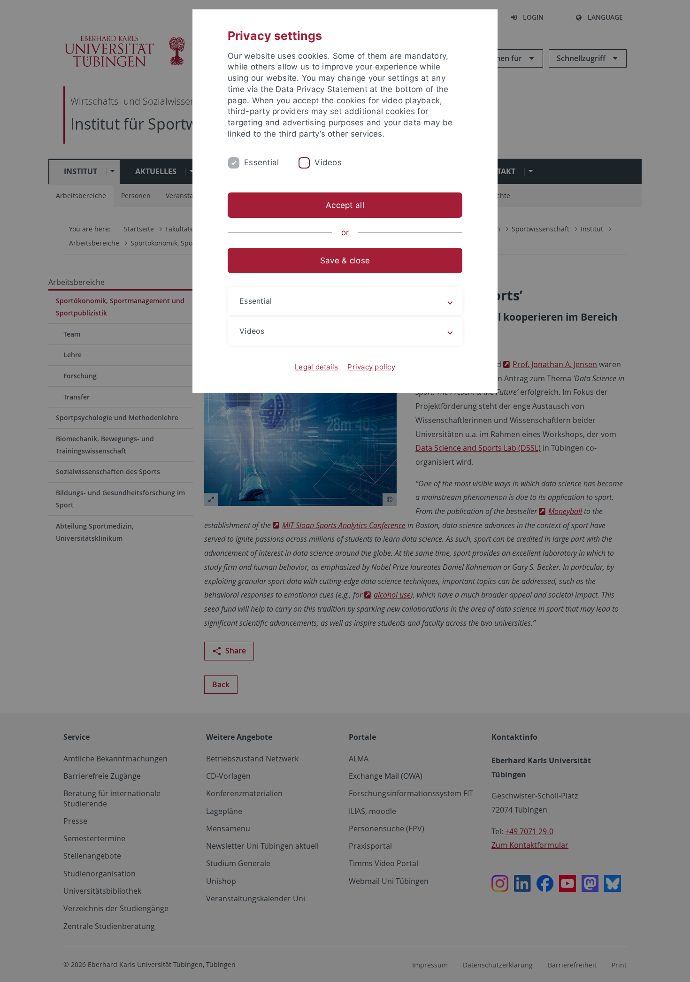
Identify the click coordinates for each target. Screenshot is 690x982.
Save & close (345, 260)
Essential (261, 162)
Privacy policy (371, 366)
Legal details (316, 366)
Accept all (345, 205)
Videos (328, 162)
